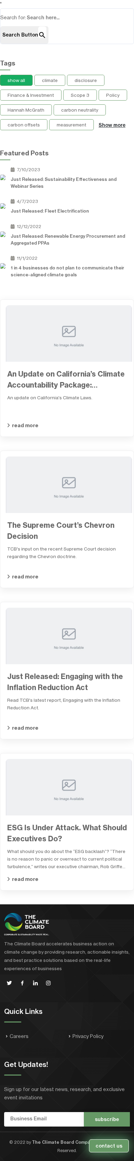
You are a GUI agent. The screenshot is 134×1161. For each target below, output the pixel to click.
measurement (71, 124)
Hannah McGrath (26, 110)
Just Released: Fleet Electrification (50, 211)
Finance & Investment (31, 95)
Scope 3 (80, 95)
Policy (113, 95)
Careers (19, 1036)
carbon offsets (24, 124)
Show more (112, 125)
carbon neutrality (79, 110)
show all (16, 80)
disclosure (86, 80)
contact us (109, 1146)
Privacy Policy (87, 1036)
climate (50, 80)
